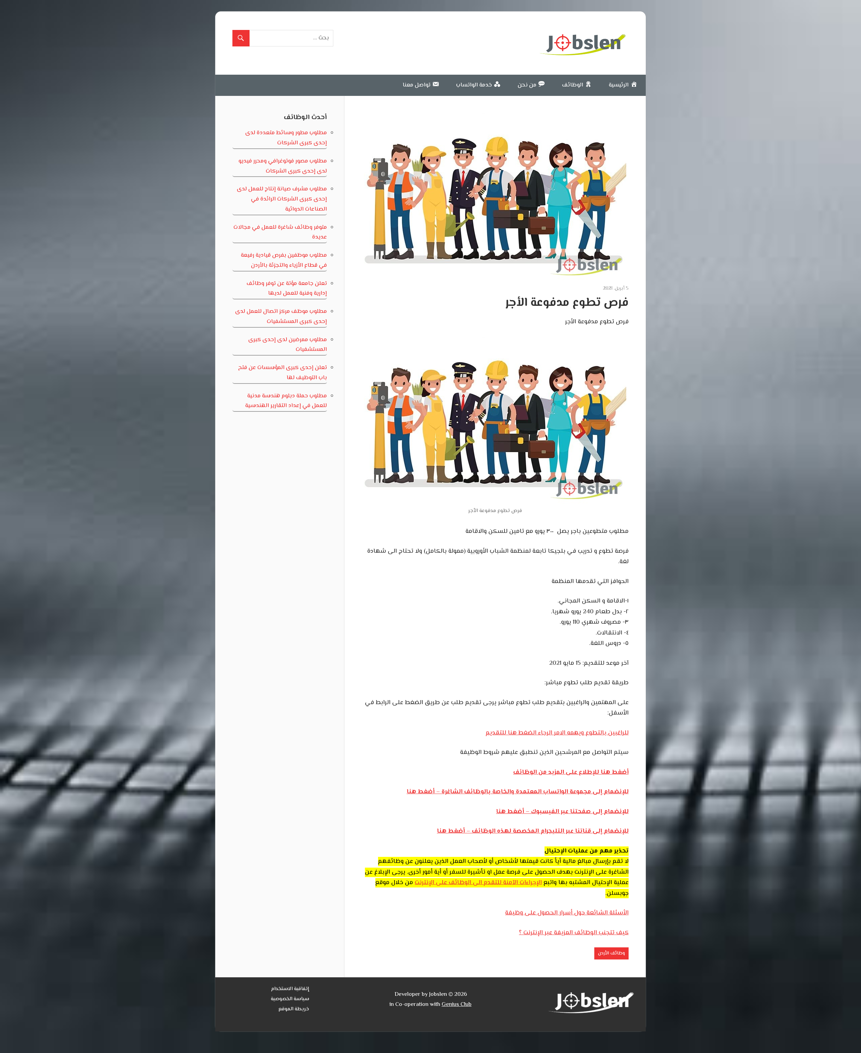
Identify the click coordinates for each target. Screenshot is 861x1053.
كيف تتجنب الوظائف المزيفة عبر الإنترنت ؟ (574, 933)
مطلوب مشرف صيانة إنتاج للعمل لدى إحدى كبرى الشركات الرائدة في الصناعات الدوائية (282, 199)
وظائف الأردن (611, 953)
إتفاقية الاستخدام (290, 989)
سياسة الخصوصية (290, 999)
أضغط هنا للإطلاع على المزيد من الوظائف (571, 772)
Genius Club (457, 1004)
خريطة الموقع (293, 1009)
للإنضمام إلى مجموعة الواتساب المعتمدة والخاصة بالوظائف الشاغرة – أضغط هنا (518, 792)
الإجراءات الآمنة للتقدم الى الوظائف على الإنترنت (478, 882)
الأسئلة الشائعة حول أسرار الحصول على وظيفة (567, 913)
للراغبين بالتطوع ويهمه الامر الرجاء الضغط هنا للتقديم (557, 733)
